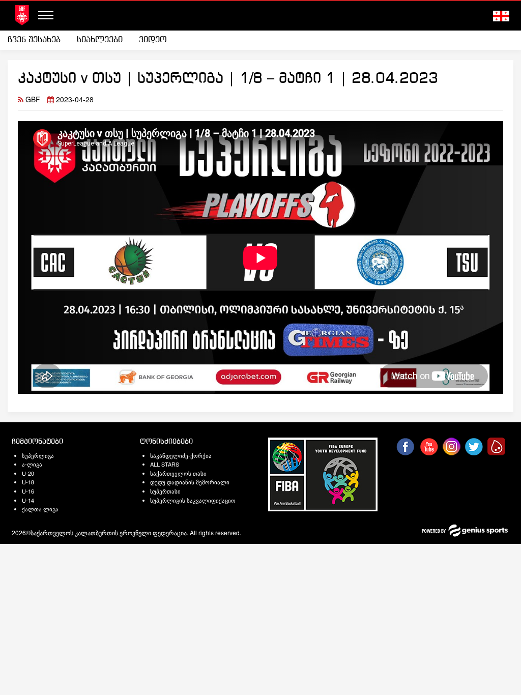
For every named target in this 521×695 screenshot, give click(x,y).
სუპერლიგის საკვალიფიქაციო (193, 500)
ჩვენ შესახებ (34, 40)
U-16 (28, 491)
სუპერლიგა (38, 455)
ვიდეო (153, 40)
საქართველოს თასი (178, 473)
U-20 (28, 473)
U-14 (28, 500)
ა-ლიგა (32, 464)
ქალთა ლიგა (40, 509)
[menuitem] (38, 40)
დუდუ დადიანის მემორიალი (189, 482)
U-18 (28, 482)
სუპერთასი (165, 491)
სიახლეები (100, 40)
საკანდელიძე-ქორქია (181, 455)
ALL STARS (164, 464)
